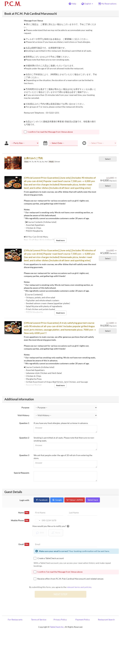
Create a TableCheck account (50, 558)
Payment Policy (82, 619)
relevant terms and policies (79, 587)
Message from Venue (33, 20)
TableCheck (93, 500)
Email (23, 544)
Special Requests (21, 473)
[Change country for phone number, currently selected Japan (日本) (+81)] (37, 520)
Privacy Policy (60, 619)
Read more (60, 240)
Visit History (23, 415)
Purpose (25, 407)
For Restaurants (15, 619)
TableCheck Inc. (57, 627)
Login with (24, 500)
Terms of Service (38, 619)
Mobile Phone (19, 520)
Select (108, 159)
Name (23, 512)
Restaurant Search (106, 619)
